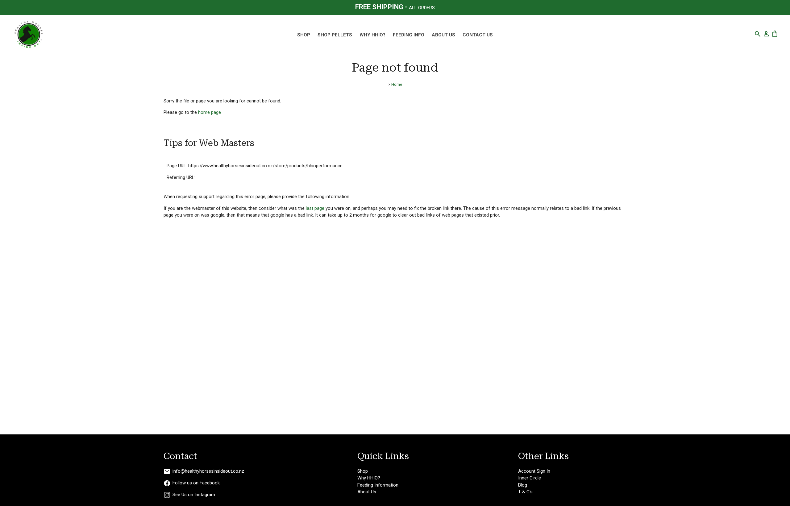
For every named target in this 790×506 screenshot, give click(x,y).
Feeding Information (377, 485)
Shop (362, 471)
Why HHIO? (372, 35)
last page (315, 208)
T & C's (525, 492)
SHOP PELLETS (335, 35)
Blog (522, 485)
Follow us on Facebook (196, 483)
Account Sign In (534, 471)
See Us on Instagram (194, 494)
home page (209, 112)
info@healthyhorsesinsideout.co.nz (208, 471)
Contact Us (478, 35)
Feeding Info (408, 35)
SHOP (303, 35)
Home (396, 84)
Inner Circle (529, 478)
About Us (443, 35)
